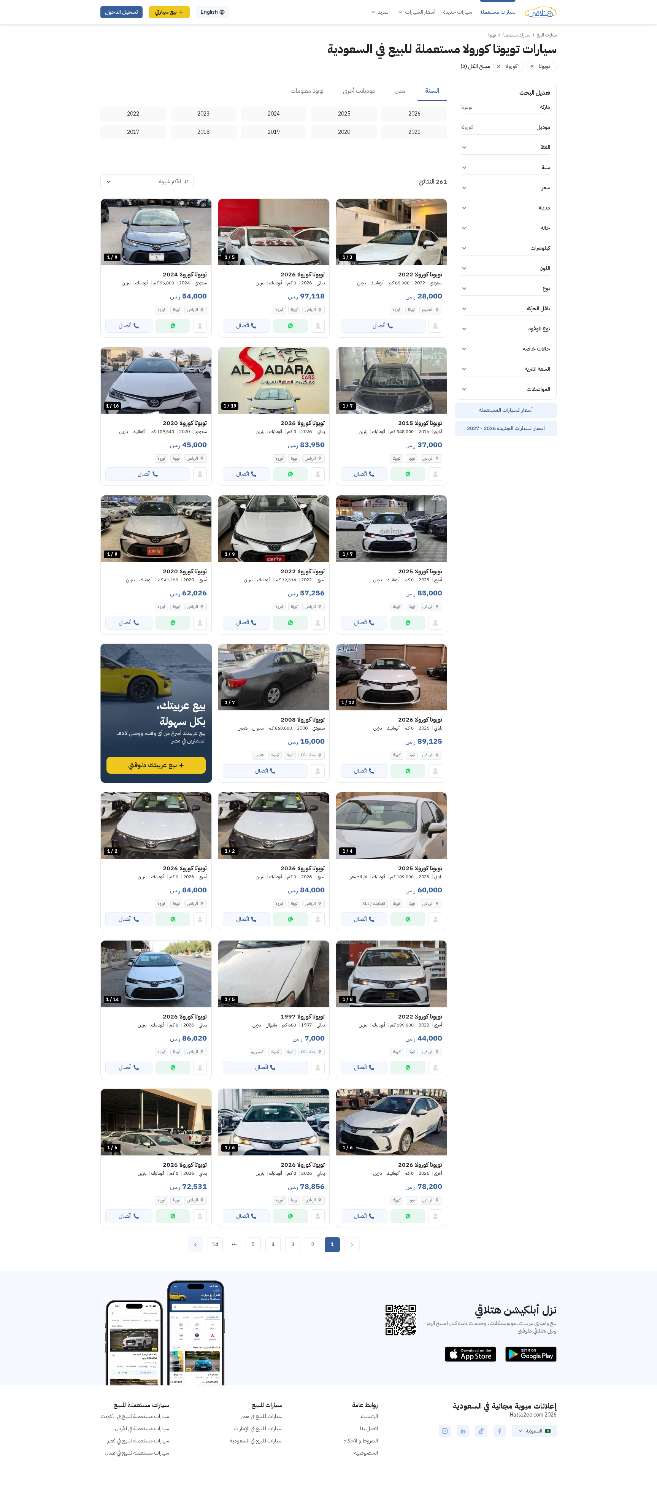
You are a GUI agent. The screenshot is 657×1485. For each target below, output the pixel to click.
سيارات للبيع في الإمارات (257, 1429)
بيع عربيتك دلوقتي (152, 765)
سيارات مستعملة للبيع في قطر (138, 1441)
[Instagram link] (445, 1431)
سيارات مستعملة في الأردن (142, 1429)
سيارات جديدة (457, 12)
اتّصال (379, 326)
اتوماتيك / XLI (373, 903)
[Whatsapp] (290, 326)
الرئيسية (369, 1416)
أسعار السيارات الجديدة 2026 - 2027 (506, 428)
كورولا (396, 309)
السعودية (534, 1431)
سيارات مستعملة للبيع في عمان (137, 1453)
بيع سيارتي (166, 12)
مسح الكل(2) (475, 66)
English (209, 12)
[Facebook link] (500, 1431)
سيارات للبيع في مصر (261, 1416)
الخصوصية (366, 1453)
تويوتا (411, 309)
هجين (259, 755)
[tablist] (273, 91)
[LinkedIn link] (463, 1431)
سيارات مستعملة (498, 12)
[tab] (432, 91)
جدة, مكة (308, 755)
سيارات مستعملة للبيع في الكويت (134, 1416)
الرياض (192, 309)
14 (215, 1245)
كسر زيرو (257, 1052)
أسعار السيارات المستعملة (506, 410)
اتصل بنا (369, 1429)
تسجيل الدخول (121, 12)
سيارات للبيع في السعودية (256, 1441)
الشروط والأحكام (360, 1441)
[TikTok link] (481, 1431)
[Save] (345, 208)
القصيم (427, 309)
